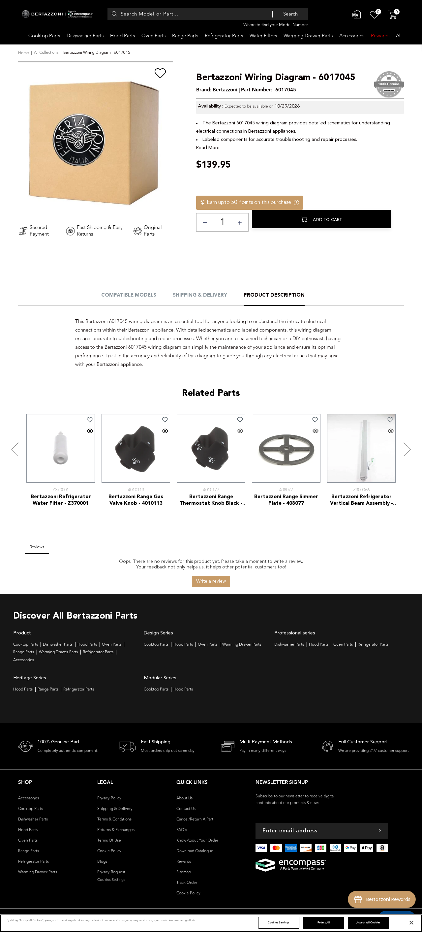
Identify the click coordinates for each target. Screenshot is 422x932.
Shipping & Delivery (200, 295)
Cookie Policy (109, 851)
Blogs (102, 861)
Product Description (274, 295)
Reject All (323, 922)
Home (23, 53)
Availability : (210, 106)
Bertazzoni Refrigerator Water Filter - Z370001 (61, 500)
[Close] (411, 923)
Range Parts (185, 36)
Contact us (186, 809)
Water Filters (263, 36)
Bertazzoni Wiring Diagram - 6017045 (275, 78)
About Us (184, 798)
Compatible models (128, 295)
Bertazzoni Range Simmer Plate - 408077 (286, 500)
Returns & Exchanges (116, 830)
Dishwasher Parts (85, 36)
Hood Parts (122, 36)
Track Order (186, 882)
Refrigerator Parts (224, 36)
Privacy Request (111, 872)
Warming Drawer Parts (308, 36)
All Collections (46, 53)
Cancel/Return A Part (194, 819)
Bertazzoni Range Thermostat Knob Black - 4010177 (211, 501)
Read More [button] (208, 147)
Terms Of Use (109, 840)
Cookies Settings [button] (111, 880)
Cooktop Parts (44, 36)
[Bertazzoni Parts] (59, 14)
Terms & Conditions (114, 819)
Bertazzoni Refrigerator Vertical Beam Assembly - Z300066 (361, 501)
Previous (15, 449)
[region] (211, 923)
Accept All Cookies (368, 922)
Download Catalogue (194, 851)
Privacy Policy (109, 798)
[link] (90, 420)
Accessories (351, 36)
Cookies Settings (278, 922)
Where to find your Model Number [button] (275, 24)
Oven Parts (153, 36)
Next (407, 449)
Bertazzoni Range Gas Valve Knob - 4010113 (135, 500)
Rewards (380, 36)
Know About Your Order (197, 840)
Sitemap (183, 872)
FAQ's (181, 830)
